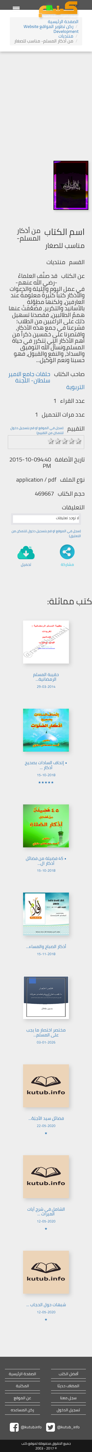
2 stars (57, 441)
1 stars (50, 441)
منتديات (65, 36)
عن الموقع (22, 1398)
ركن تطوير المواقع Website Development (51, 28)
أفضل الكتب (68, 1374)
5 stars (78, 441)
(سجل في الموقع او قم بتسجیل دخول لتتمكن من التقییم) (37, 430)
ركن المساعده (22, 1410)
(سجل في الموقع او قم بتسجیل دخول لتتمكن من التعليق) (46, 533)
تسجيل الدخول (68, 1410)
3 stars (64, 441)
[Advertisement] (46, 100)
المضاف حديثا (68, 1386)
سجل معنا (68, 1398)
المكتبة (22, 1386)
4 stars (71, 441)
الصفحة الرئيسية (63, 21)
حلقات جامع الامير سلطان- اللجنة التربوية (46, 380)
